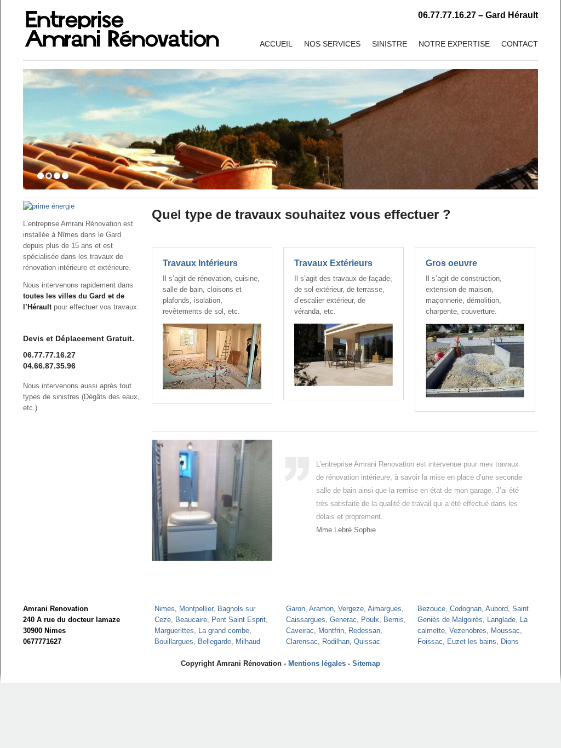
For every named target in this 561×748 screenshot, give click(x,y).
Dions (510, 641)
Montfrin (331, 630)
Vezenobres (467, 630)
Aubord (496, 609)
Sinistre (389, 43)
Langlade (501, 619)
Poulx (370, 619)
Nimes (164, 609)
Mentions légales (317, 663)
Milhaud (248, 641)
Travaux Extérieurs (333, 263)
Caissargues (305, 619)
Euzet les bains (471, 641)
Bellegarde (214, 641)
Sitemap (366, 663)
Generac (343, 619)
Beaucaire (191, 619)
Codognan (466, 609)
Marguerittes (174, 630)
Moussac (505, 630)
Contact (519, 43)
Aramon (321, 609)
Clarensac (302, 641)
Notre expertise (454, 43)
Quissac (367, 641)
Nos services (332, 43)
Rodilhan (336, 641)
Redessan (364, 630)
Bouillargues (173, 641)
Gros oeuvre (451, 263)
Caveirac (300, 630)
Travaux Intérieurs (200, 263)
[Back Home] (122, 24)
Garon (295, 609)
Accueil (276, 43)
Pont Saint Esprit (238, 619)
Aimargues (385, 609)
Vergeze (351, 609)
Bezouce (431, 609)
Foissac (430, 641)
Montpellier (196, 609)
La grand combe (223, 630)
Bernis (393, 619)
